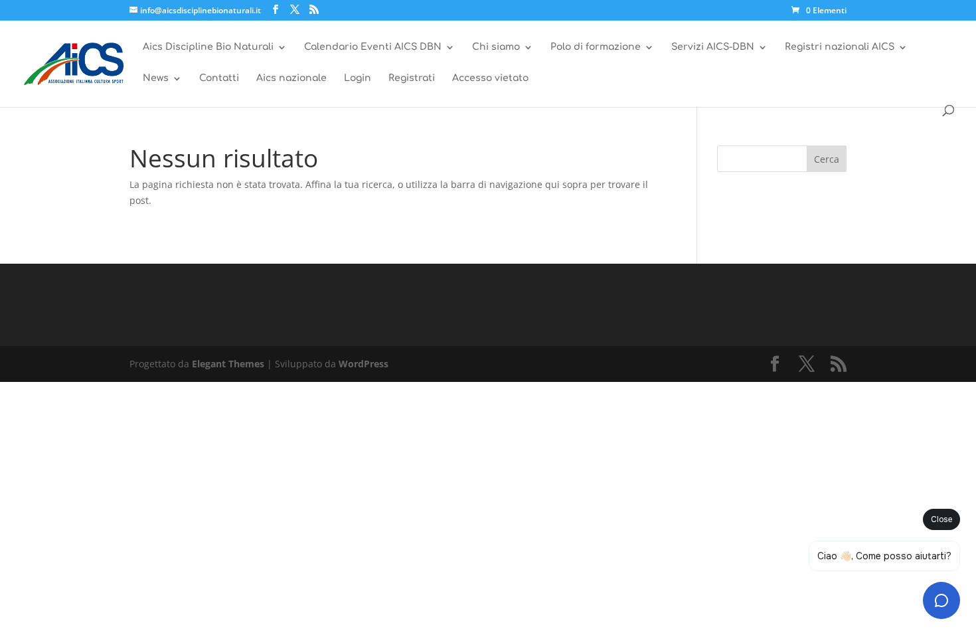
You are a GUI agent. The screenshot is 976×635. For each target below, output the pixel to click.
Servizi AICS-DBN (712, 47)
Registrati (411, 78)
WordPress (363, 363)
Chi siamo (496, 47)
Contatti (219, 78)
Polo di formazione (595, 47)
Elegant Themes (228, 363)
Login (357, 78)
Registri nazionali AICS (839, 47)
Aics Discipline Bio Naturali (208, 47)
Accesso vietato (490, 78)
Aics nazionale (291, 78)
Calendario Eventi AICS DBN (373, 47)
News (156, 78)
